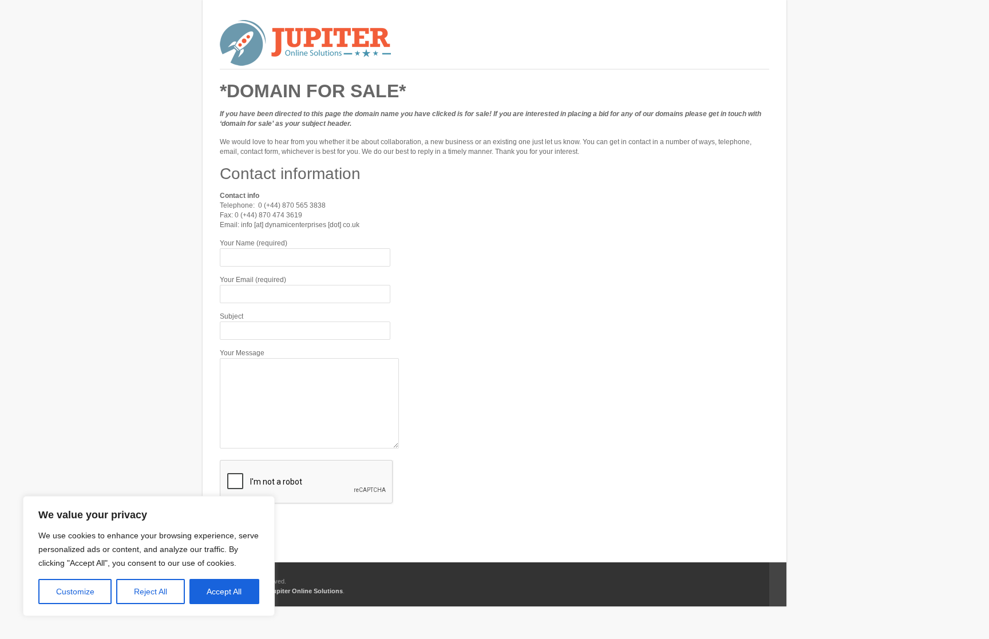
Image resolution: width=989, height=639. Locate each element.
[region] (149, 556)
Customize (75, 591)
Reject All (150, 591)
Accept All (224, 591)
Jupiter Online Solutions (306, 591)
